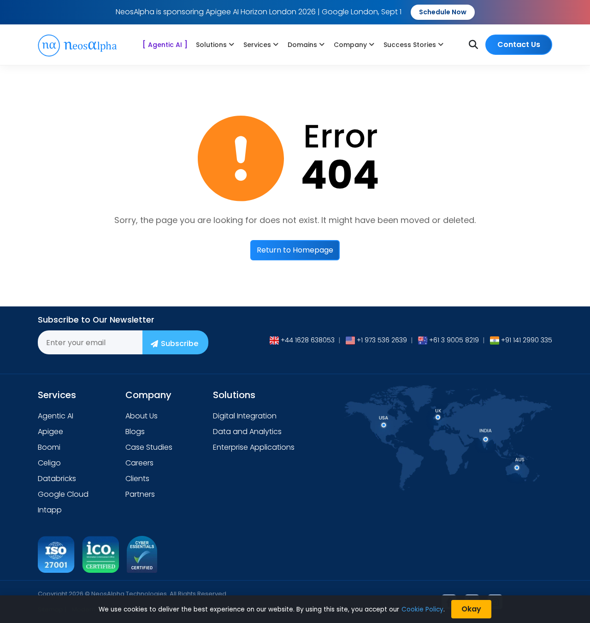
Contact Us (518, 44)
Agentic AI (165, 44)
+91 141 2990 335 (526, 340)
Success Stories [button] (410, 44)
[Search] (473, 45)
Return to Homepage (295, 250)
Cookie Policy (422, 609)
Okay (471, 609)
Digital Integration (245, 416)
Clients (137, 478)
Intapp (50, 510)
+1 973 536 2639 (382, 340)
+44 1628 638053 (308, 340)
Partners (140, 494)
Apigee (50, 431)
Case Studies (148, 447)
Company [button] (350, 44)
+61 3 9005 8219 (454, 340)
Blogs (135, 431)
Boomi (49, 447)
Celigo (49, 463)
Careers (139, 463)
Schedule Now (442, 12)
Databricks (57, 478)
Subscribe (179, 343)
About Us (141, 416)
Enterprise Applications (254, 447)
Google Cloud (63, 494)
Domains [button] (302, 44)
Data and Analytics (247, 431)
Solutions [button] (211, 44)
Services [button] (257, 44)
